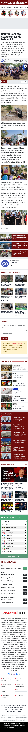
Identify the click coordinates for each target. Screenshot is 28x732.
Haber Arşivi (20, 695)
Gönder (4, 338)
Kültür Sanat (14, 709)
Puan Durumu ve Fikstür (6, 690)
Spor (21, 7)
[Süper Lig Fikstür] (26, 562)
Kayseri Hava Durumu (19, 679)
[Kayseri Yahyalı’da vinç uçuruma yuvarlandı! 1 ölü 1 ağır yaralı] (7, 278)
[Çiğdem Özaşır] (5, 263)
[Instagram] (14, 674)
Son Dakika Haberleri (5, 696)
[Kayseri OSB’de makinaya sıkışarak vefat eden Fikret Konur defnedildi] (21, 306)
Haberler (3, 31)
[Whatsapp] (20, 674)
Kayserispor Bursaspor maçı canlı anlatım (19, 384)
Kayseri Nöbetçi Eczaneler (6, 679)
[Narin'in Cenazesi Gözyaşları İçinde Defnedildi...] (14, 71)
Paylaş (4, 81)
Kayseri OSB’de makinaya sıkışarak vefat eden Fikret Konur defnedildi (20, 313)
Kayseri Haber (16, 365)
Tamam (14, 730)
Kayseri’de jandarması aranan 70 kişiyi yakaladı (20, 298)
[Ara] (26, 2)
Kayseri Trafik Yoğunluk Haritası (19, 685)
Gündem (9, 7)
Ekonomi (15, 388)
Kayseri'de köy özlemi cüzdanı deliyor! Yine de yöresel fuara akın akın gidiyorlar (19, 369)
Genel (14, 373)
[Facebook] (8, 674)
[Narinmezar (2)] (14, 138)
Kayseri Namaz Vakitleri (6, 685)
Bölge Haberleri (14, 707)
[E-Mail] (11, 266)
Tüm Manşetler (20, 690)
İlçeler (22, 707)
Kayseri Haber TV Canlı (14, 711)
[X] (11, 674)
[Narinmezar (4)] (14, 113)
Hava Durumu (16, 396)
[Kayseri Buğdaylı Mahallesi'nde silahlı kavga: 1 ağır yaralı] (21, 278)
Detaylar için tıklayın (14, 556)
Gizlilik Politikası (19, 727)
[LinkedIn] (17, 674)
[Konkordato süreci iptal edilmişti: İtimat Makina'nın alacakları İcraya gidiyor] (7, 291)
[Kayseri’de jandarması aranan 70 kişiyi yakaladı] (21, 291)
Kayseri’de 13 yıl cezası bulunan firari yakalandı (7, 312)
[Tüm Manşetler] (26, 464)
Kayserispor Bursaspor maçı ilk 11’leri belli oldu (18, 408)
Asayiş (3, 7)
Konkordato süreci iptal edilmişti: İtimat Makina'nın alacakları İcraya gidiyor (7, 298)
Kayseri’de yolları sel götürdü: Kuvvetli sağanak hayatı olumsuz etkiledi (20, 400)
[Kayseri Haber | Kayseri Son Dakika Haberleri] (14, 3)
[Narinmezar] (14, 217)
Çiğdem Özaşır (14, 262)
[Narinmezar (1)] (14, 172)
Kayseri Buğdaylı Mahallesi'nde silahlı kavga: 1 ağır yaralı (20, 284)
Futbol (14, 381)
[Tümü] (26, 361)
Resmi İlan (7, 709)
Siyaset (16, 7)
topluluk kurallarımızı (16, 343)
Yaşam (21, 709)
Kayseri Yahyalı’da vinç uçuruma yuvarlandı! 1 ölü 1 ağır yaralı (7, 284)
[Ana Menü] (1, 2)
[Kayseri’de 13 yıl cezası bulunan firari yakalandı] (7, 306)
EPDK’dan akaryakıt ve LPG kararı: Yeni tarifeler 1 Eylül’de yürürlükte (19, 392)
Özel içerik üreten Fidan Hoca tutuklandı (18, 377)
